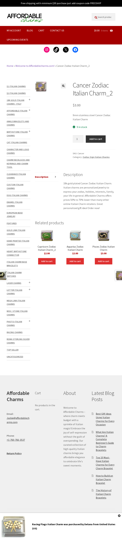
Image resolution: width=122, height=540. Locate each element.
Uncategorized (15, 356)
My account (14, 30)
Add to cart (95, 138)
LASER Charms (14, 283)
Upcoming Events (17, 39)
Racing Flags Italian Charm (47, 524)
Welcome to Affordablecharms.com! (34, 65)
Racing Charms (15, 332)
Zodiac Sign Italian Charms (96, 157)
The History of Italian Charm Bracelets (104, 494)
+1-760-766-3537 (16, 439)
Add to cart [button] (46, 261)
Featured (12, 223)
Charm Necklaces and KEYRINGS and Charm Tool (18, 163)
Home (10, 65)
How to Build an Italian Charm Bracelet (104, 479)
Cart (41, 30)
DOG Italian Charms (17, 195)
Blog (30, 30)
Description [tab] (41, 176)
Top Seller (12, 349)
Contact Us (57, 30)
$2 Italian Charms (16, 93)
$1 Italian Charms (16, 86)
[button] (63, 85)
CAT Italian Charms (17, 142)
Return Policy (14, 453)
